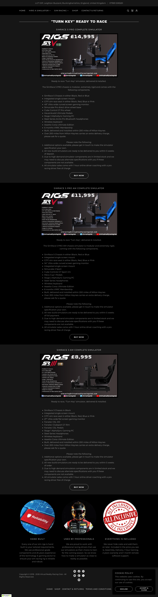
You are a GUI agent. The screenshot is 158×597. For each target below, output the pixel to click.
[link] (132, 10)
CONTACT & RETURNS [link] (92, 11)
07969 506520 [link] (116, 3)
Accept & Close (144, 589)
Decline (124, 589)
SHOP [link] (75, 11)
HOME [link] (22, 11)
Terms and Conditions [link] (98, 589)
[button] (40, 10)
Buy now (79, 176)
